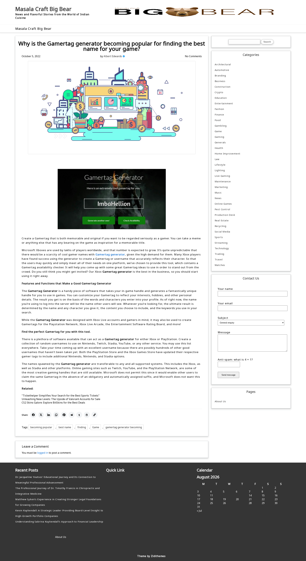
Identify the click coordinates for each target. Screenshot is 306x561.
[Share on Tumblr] (79, 415)
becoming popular (41, 427)
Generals (220, 142)
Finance (219, 114)
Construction (223, 86)
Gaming (219, 136)
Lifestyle (220, 164)
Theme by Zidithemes (151, 556)
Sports (219, 237)
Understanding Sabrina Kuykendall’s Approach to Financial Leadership (59, 521)
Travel (219, 259)
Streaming (221, 242)
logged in (42, 452)
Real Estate (222, 220)
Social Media (222, 231)
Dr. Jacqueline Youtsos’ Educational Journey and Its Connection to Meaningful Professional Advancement (55, 479)
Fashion (219, 109)
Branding (220, 75)
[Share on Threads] (87, 415)
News (218, 198)
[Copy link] (94, 415)
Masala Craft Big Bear (43, 9)
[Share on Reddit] (72, 415)
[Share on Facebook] (33, 415)
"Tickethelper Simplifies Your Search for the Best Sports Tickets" (60, 395)
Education (221, 97)
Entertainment (224, 103)
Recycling (220, 226)
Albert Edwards (113, 56)
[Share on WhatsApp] (56, 415)
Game (95, 427)
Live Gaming (222, 175)
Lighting (220, 170)
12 (224, 495)
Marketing (221, 187)
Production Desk (226, 214)
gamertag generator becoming (124, 427)
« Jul (199, 510)
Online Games (223, 203)
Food (218, 120)
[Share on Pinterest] (64, 415)
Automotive (222, 69)
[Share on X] (41, 415)
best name (64, 427)
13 (237, 495)
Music (218, 192)
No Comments (193, 56)
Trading (219, 253)
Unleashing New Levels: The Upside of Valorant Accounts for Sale (61, 399)
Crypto (219, 92)
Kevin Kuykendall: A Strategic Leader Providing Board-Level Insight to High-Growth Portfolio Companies (59, 513)
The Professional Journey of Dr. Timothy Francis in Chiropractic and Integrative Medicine (57, 490)
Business (220, 81)
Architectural (223, 64)
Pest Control (222, 209)
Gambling (221, 125)
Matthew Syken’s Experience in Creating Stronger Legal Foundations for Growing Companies (58, 502)
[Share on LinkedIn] (49, 415)
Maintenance (223, 181)
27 (237, 503)
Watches (220, 265)
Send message (228, 375)
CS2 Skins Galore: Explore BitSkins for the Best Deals (53, 402)
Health (219, 148)
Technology (222, 248)
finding (81, 427)
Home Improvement (227, 153)
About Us (220, 401)
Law (217, 159)
